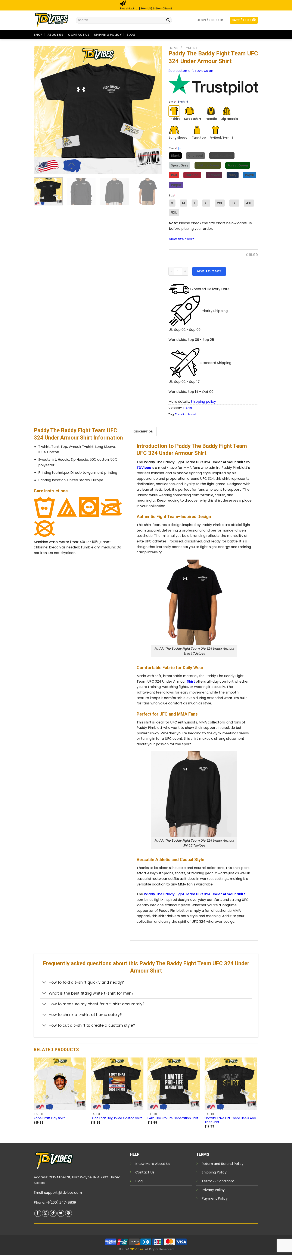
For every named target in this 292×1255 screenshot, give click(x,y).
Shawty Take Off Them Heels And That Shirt (230, 1120)
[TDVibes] (51, 20)
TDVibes (144, 467)
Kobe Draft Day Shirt (49, 1118)
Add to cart (209, 271)
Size (172, 195)
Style (178, 102)
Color (175, 148)
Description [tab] (143, 431)
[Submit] (168, 20)
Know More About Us (152, 1163)
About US (55, 35)
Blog (131, 35)
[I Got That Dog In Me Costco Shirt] (117, 1083)
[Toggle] (44, 983)
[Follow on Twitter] (60, 1213)
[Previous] (42, 110)
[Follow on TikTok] (53, 1213)
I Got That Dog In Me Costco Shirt (116, 1118)
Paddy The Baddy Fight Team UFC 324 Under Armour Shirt (194, 894)
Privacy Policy (213, 1189)
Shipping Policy (108, 35)
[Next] (154, 110)
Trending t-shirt (185, 414)
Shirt (191, 681)
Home (173, 47)
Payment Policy (215, 1198)
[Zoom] (39, 169)
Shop (38, 35)
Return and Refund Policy (222, 1163)
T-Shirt (191, 47)
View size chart (181, 239)
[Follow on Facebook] (37, 1213)
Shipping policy (203, 401)
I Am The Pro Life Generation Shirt (172, 1118)
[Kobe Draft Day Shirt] (60, 1083)
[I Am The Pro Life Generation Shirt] (173, 1083)
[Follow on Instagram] (45, 1213)
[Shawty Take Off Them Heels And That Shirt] (231, 1083)
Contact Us (78, 35)
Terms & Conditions (218, 1181)
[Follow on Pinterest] (68, 1213)
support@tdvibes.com (63, 1192)
